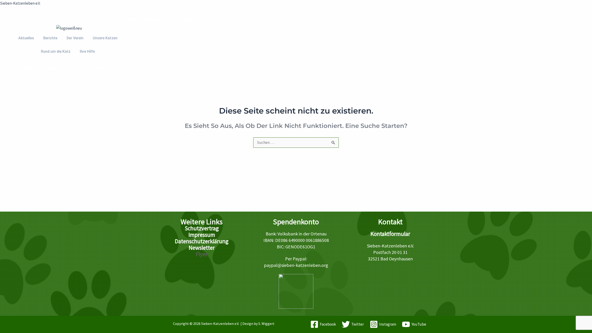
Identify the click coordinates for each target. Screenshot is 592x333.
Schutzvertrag (202, 228)
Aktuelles (127, 19)
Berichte (153, 19)
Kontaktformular (390, 233)
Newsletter (202, 247)
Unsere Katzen (61, 68)
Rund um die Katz (20, 68)
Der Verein (180, 19)
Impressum (201, 234)
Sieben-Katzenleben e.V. (20, 3)
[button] (127, 19)
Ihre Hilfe (93, 68)
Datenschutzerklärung (201, 241)
